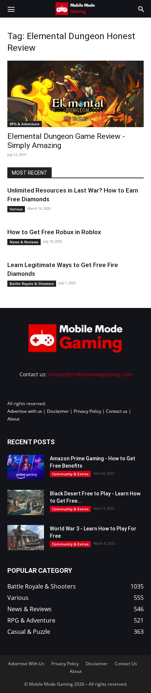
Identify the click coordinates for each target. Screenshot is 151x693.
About (13, 419)
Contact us (117, 411)
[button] (11, 9)
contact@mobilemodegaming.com (90, 374)
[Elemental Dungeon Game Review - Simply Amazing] (75, 94)
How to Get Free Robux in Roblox (54, 232)
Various (16, 209)
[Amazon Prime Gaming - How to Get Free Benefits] (25, 467)
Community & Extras (70, 473)
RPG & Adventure (25, 123)
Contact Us (126, 663)
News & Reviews (24, 241)
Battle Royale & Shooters (32, 283)
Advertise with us (24, 411)
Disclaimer (58, 411)
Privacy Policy (87, 411)
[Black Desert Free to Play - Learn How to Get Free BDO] (25, 502)
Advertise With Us (26, 663)
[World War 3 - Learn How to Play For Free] (25, 537)
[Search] (141, 9)
